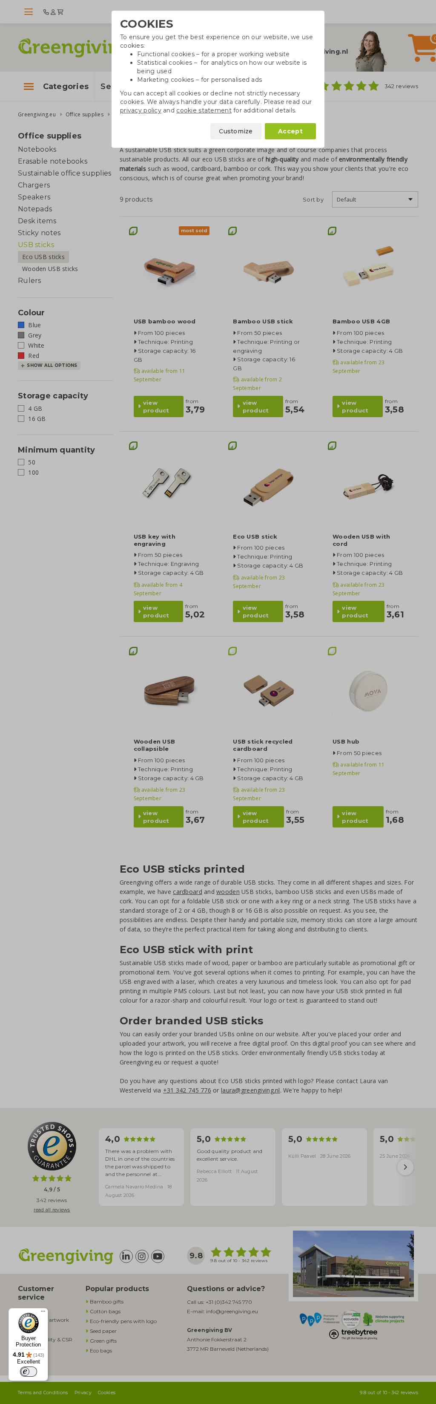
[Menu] (43, 1313)
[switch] (28, 1372)
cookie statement (203, 110)
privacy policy (140, 110)
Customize (236, 131)
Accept (290, 131)
